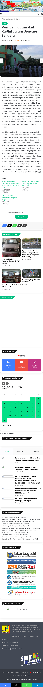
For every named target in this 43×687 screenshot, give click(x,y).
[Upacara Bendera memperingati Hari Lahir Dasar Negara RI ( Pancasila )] (31, 243)
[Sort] (7, 383)
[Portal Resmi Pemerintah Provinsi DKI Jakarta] (21, 555)
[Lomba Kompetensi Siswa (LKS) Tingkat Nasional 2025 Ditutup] (8, 461)
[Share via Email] (19, 225)
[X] (9, 225)
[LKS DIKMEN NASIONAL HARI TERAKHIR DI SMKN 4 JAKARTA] (8, 470)
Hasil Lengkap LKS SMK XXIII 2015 (31, 281)
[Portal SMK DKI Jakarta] (21, 567)
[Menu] (1, 13)
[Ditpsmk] (21, 582)
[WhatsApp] (14, 225)
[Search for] (42, 13)
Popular (20, 451)
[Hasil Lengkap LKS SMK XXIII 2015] (31, 273)
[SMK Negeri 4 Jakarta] (21, 6)
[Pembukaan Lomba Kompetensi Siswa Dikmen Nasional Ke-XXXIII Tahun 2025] (8, 491)
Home (5, 19)
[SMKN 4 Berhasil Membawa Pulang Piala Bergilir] (8, 501)
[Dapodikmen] (21, 587)
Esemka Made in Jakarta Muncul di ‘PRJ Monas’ (11, 261)
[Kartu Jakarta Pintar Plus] (21, 572)
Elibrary (12, 679)
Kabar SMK (11, 19)
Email (29, 679)
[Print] (24, 225)
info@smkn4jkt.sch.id (15, 649)
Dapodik (24, 679)
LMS (7, 679)
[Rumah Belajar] (21, 593)
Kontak (35, 679)
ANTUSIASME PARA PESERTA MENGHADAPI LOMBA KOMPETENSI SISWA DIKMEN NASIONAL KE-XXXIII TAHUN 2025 (27, 479)
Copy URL (21, 217)
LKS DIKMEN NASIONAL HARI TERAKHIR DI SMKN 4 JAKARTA (26, 468)
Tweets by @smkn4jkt (7, 433)
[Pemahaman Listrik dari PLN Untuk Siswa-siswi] (11, 276)
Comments (35, 451)
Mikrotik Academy (12, 604)
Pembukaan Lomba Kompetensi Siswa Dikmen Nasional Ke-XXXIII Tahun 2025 (28, 491)
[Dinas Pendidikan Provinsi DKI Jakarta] (21, 561)
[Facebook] (4, 225)
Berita (18, 19)
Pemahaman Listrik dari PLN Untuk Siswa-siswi (11, 286)
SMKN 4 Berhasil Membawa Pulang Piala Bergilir (10, 198)
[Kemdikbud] (21, 577)
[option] (21, 61)
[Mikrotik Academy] (21, 612)
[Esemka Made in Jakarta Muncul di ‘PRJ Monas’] (11, 247)
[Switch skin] (38, 13)
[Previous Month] (3, 389)
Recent (6, 451)
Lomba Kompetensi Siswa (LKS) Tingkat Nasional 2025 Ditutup (30, 184)
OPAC (18, 679)
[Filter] (3, 383)
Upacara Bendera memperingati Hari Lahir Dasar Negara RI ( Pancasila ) (31, 254)
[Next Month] (6, 389)
